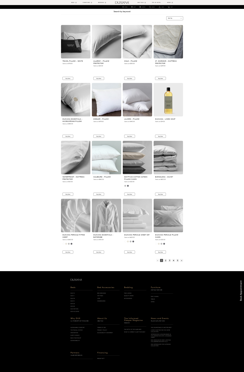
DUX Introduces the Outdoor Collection (161, 345)
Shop (134, 7)
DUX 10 (73, 293)
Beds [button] (73, 2)
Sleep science (75, 335)
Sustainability (75, 340)
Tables (153, 299)
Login (162, 7)
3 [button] (169, 260)
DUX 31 (73, 301)
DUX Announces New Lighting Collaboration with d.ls (161, 340)
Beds (73, 287)
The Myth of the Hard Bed (132, 329)
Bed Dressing (101, 293)
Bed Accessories (105, 287)
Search (153, 7)
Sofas (153, 301)
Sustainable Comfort (78, 327)
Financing (102, 353)
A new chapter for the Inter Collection (160, 330)
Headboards (101, 301)
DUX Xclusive (75, 311)
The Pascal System (77, 330)
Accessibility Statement (105, 332)
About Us (102, 318)
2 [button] (165, 260)
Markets (143, 7)
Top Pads (100, 295)
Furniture (156, 287)
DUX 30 (73, 298)
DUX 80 (73, 306)
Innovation (74, 332)
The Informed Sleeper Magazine (133, 319)
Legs (98, 298)
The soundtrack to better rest (161, 327)
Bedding (128, 287)
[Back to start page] (76, 280)
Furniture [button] (86, 2)
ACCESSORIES (128, 298)
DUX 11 (72, 295)
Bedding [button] (101, 2)
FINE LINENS (128, 293)
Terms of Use (101, 327)
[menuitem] (76, 2)
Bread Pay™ (101, 358)
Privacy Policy (102, 330)
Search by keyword (122, 11)
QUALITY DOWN (129, 295)
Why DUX (75, 318)
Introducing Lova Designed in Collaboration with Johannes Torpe (161, 336)
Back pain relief (76, 338)
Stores (125, 7)
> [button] (181, 260)
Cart (172, 7)
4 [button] (173, 260)
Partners (75, 353)
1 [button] (161, 260)
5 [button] (177, 260)
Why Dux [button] (141, 2)
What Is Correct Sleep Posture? (134, 332)
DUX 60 (73, 303)
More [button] (169, 2)
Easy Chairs (155, 296)
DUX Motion (74, 309)
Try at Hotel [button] (156, 2)
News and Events (160, 318)
